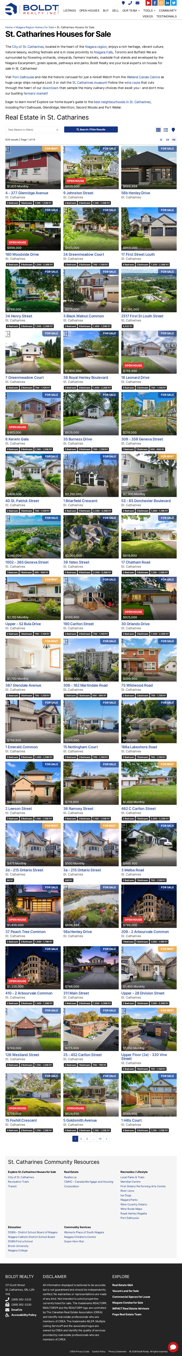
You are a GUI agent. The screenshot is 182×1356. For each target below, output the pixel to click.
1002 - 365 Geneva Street (26, 562)
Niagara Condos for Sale (127, 1302)
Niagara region (96, 46)
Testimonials (166, 16)
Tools (147, 10)
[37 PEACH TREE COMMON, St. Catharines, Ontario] (33, 906)
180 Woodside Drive (22, 254)
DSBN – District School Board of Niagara (32, 1232)
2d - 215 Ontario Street (24, 870)
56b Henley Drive (135, 193)
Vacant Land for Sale (125, 1291)
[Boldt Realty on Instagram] (161, 3)
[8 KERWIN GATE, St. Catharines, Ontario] (33, 413)
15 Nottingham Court (80, 747)
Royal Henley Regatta (134, 1213)
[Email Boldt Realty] (138, 3)
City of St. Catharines (28, 46)
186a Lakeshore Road (139, 747)
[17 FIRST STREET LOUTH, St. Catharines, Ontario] (149, 229)
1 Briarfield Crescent (80, 501)
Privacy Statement (117, 1351)
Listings (69, 10)
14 (100, 1138)
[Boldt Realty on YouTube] (148, 3)
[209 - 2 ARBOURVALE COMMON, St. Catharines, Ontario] (149, 906)
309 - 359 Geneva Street (142, 439)
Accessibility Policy (23, 1315)
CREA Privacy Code (79, 1351)
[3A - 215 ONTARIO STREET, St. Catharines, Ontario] (91, 844)
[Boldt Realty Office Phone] (130, 3)
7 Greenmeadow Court (24, 377)
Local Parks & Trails (132, 1177)
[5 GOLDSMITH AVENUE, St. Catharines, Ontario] (91, 1095)
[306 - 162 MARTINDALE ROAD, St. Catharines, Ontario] (91, 660)
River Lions (127, 1190)
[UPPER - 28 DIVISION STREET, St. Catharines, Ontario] (149, 968)
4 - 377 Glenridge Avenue (26, 193)
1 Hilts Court (131, 1120)
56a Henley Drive (77, 932)
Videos (148, 16)
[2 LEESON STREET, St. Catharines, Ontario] (33, 783)
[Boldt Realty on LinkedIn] (167, 3)
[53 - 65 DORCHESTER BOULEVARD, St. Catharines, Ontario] (149, 475)
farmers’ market (35, 93)
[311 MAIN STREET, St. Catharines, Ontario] (91, 968)
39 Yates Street (76, 562)
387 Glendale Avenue (23, 685)
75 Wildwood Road (137, 685)
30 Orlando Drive (135, 624)
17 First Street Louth (138, 254)
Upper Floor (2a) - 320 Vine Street (144, 1057)
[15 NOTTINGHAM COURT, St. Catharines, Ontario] (91, 721)
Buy (106, 10)
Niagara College (18, 1250)
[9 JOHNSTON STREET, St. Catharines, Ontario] (91, 167)
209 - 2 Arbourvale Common (145, 932)
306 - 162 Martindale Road (85, 685)
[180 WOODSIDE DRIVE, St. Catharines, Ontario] (33, 229)
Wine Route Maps (131, 1209)
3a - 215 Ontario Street (82, 870)
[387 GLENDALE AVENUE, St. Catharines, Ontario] (33, 660)
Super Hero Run (74, 1241)
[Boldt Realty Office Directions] (124, 3)
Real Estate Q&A (122, 1285)
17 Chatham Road (135, 562)
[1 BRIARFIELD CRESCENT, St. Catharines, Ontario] (91, 475)
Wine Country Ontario (134, 1204)
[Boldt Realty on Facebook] (155, 3)
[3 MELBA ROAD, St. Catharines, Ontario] (149, 844)
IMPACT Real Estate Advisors (130, 1308)
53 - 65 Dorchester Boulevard (146, 501)
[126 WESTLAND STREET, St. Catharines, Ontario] (33, 1029)
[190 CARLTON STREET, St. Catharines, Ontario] (91, 598)
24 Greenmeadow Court (83, 254)
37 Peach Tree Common (25, 932)
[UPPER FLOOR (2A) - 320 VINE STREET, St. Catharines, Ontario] (149, 1029)
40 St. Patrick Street (22, 501)
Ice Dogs (126, 1195)
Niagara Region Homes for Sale (34, 27)
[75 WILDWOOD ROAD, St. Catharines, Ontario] (149, 660)
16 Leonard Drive (135, 377)
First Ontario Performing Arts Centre (143, 1186)
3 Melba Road (132, 870)
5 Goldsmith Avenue (80, 1120)
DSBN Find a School (20, 1241)
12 (161, 139)
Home (9, 27)
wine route (132, 82)
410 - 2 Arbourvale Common (28, 993)
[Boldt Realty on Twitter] (174, 3)
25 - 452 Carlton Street (82, 1055)
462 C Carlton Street (138, 808)
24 (167, 139)
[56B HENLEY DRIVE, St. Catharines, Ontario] (149, 167)
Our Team (129, 10)
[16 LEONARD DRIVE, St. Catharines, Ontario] (149, 352)
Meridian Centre (131, 1181)
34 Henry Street (18, 316)
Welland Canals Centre (143, 77)
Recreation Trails (18, 1181)
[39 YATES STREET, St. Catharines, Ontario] (91, 536)
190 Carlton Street (78, 624)
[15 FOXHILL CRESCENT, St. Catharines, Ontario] (33, 1095)
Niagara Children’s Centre (80, 1237)
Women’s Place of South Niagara (84, 1232)
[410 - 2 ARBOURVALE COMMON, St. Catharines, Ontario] (33, 968)
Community (168, 10)
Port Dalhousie (23, 77)
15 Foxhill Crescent (21, 1120)
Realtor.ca (70, 1177)
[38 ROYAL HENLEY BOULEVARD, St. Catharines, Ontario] (91, 352)
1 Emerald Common (21, 747)
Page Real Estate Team (126, 1314)
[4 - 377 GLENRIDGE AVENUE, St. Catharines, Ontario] (33, 167)
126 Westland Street (22, 1055)
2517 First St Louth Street (142, 316)
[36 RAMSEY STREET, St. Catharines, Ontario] (91, 783)
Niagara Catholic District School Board (31, 1237)
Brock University (18, 1246)
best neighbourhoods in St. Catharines (122, 102)
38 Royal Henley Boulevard (85, 377)
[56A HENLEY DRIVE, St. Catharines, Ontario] (91, 906)
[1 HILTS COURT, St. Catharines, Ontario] (149, 1095)
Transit (12, 1186)
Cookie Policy (99, 1351)
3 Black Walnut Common (83, 316)
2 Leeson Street (18, 808)
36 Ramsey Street (78, 808)
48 (173, 139)
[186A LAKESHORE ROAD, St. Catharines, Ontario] (149, 721)
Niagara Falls (103, 52)
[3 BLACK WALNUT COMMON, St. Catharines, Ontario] (91, 290)
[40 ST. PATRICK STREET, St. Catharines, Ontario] (33, 475)
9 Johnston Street (78, 193)
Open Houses (89, 10)
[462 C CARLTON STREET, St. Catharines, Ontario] (149, 783)
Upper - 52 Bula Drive (23, 624)
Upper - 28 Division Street (142, 993)
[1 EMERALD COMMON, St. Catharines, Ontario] (33, 721)
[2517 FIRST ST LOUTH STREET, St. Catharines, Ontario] (149, 290)
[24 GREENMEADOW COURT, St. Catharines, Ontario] (91, 229)
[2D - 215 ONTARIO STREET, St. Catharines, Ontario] (33, 844)
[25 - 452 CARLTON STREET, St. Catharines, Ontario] (91, 1029)
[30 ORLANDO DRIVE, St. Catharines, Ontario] (149, 598)
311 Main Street (76, 993)
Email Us (16, 1309)
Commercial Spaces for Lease (131, 1296)
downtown (50, 88)
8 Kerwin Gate (17, 439)
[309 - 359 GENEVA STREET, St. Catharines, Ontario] (149, 413)
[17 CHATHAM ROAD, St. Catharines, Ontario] (149, 536)
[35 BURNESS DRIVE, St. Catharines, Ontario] (91, 413)
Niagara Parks (129, 1199)
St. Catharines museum (89, 82)
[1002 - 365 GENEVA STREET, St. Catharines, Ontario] (33, 536)
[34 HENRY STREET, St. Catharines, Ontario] (33, 290)
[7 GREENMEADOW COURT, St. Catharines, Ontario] (33, 352)
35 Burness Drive (77, 439)
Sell (115, 10)
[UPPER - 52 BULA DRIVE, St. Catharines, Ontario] (33, 598)
